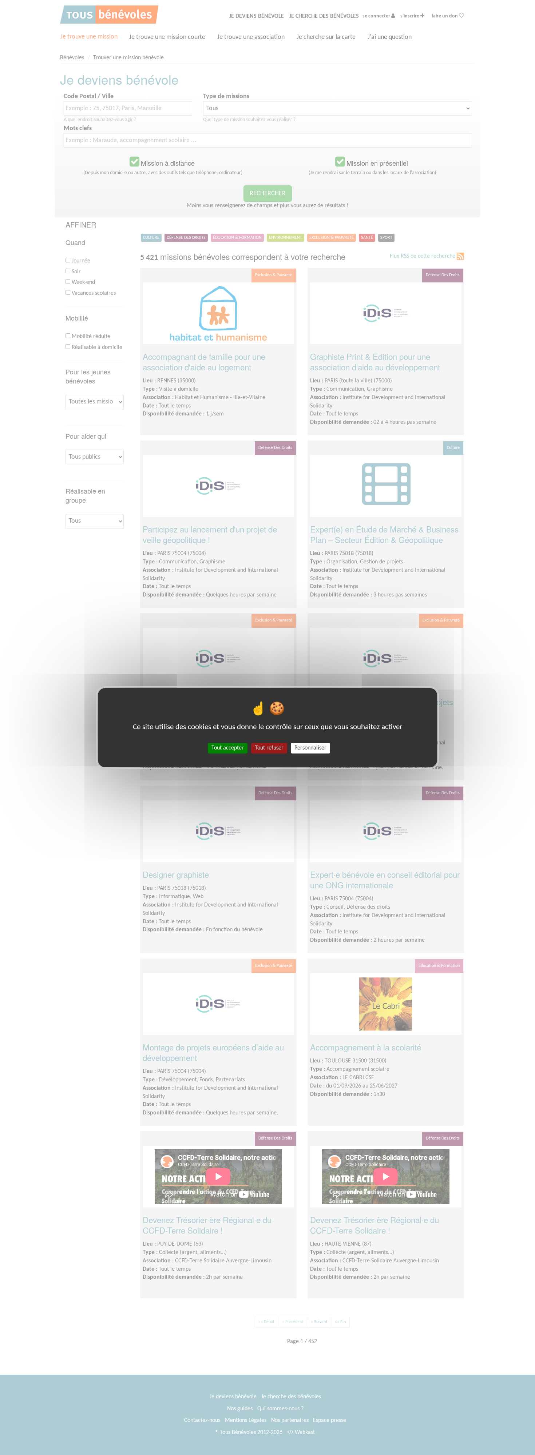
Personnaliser (310, 748)
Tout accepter (227, 748)
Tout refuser (269, 748)
